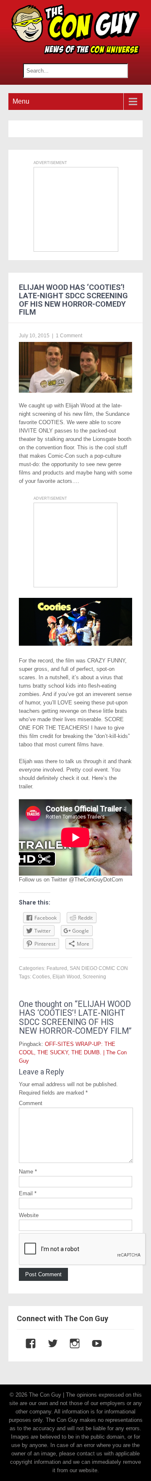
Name (28, 1171)
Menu (21, 101)
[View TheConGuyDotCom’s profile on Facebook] (26, 1343)
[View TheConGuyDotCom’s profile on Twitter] (48, 1343)
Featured (57, 968)
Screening (94, 977)
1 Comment (69, 336)
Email (27, 1193)
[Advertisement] (76, 209)
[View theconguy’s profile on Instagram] (70, 1343)
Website (29, 1215)
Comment (30, 1103)
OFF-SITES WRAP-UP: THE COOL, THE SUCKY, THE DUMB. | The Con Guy (73, 1052)
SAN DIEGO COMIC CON (99, 968)
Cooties (41, 977)
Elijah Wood (66, 977)
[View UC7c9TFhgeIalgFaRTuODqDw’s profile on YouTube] (92, 1343)
